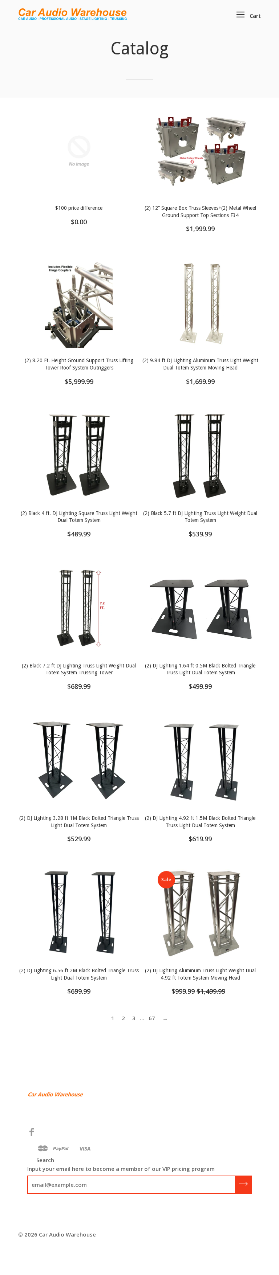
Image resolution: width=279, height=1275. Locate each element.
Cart (255, 15)
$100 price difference (78, 208)
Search (45, 1160)
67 (152, 1018)
